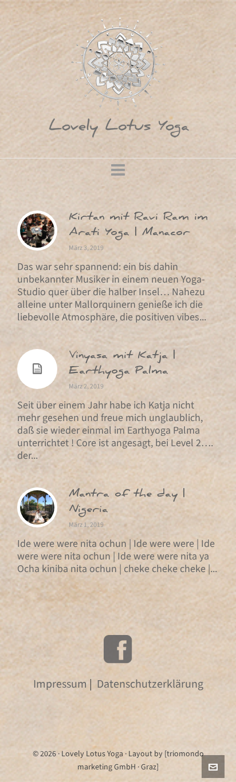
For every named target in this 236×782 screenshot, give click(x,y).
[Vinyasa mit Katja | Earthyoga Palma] (37, 369)
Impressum (60, 684)
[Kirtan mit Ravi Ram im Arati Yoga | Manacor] (37, 231)
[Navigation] (118, 170)
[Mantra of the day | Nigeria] (37, 507)
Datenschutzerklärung (150, 684)
